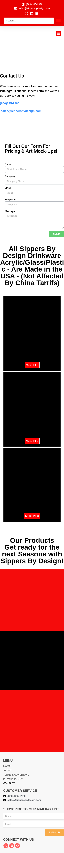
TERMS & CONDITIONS (16, 774)
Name (8, 164)
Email (8, 188)
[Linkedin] (11, 845)
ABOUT (7, 770)
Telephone (10, 199)
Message (10, 211)
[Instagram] (17, 845)
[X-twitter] (5, 845)
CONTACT (9, 783)
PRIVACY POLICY (13, 779)
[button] (58, 33)
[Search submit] (58, 20)
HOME (6, 766)
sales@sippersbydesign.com (21, 111)
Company (10, 176)
